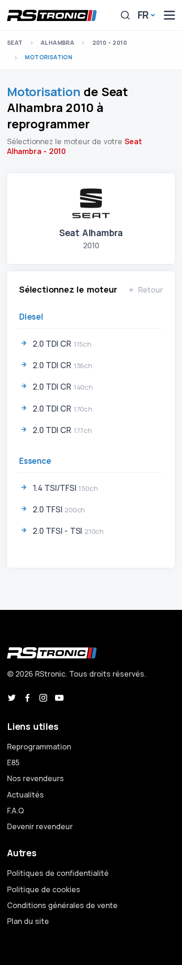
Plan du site (28, 921)
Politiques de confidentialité (58, 873)
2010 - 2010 (109, 43)
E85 (13, 762)
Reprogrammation (39, 746)
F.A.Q (15, 810)
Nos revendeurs (35, 778)
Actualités (25, 795)
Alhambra (57, 43)
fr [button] (143, 14)
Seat (15, 43)
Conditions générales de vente (62, 905)
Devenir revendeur (40, 826)
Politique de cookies (43, 889)
